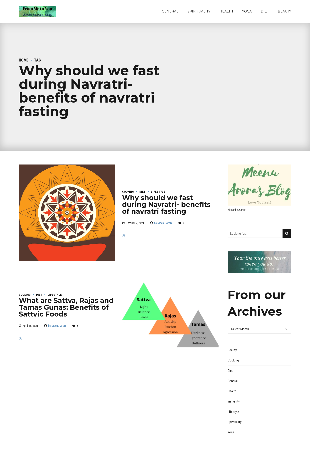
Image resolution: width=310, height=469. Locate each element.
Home (24, 60)
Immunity (234, 401)
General (170, 11)
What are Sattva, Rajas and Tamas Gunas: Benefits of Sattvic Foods (66, 307)
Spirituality (198, 11)
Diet (265, 11)
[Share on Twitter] (123, 235)
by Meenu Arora (163, 223)
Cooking (128, 191)
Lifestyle (158, 191)
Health (226, 11)
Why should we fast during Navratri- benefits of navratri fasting (166, 205)
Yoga (247, 11)
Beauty (284, 11)
